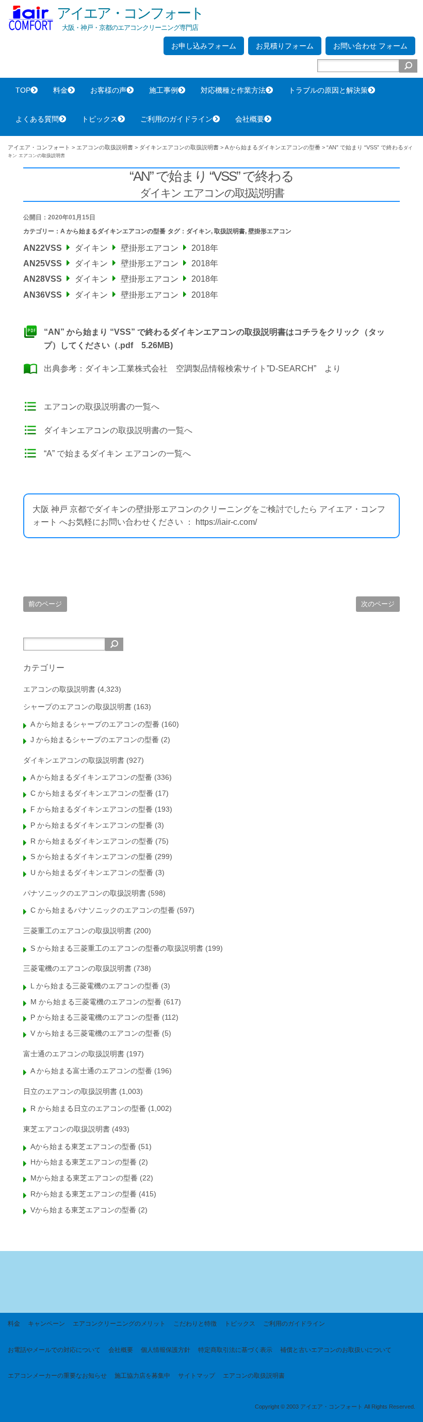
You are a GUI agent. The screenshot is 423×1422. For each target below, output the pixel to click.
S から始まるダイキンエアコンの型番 (91, 856)
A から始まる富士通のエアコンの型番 (91, 1071)
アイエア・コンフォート (130, 13)
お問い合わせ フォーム (370, 46)
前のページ (45, 604)
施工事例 (163, 90)
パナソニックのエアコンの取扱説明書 (84, 893)
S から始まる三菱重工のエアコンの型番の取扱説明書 (116, 948)
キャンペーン (46, 1323)
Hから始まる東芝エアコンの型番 (83, 1162)
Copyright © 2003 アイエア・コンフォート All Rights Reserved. (335, 1406)
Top (398, 1398)
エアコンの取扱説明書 (59, 689)
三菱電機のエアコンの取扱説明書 (77, 968)
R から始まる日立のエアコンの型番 (88, 1108)
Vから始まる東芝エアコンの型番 (83, 1210)
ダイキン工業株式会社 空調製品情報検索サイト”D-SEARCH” (200, 368)
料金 (60, 90)
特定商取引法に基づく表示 (235, 1350)
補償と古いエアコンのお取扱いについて (336, 1350)
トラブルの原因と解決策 (328, 90)
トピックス (100, 119)
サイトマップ (196, 1375)
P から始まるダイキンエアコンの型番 (91, 825)
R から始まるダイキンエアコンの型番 (91, 841)
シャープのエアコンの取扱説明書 (77, 707)
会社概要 (249, 119)
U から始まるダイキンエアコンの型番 (91, 872)
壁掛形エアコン (269, 231)
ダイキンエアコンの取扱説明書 (73, 760)
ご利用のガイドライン (176, 119)
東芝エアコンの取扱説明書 (66, 1129)
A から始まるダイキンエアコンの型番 (113, 231)
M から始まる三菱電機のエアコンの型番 (95, 1002)
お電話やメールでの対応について (54, 1350)
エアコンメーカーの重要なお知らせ (57, 1375)
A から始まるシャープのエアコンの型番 (94, 724)
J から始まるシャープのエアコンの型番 (94, 739)
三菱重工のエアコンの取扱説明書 (77, 931)
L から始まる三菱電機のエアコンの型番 (94, 986)
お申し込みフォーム (203, 46)
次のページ (378, 604)
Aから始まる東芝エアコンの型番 (83, 1146)
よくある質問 (37, 119)
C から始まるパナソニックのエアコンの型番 (102, 910)
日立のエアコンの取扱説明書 (70, 1091)
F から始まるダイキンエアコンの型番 (91, 809)
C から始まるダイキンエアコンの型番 (91, 793)
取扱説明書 (229, 231)
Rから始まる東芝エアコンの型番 (83, 1194)
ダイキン (198, 231)
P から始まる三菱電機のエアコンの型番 (95, 1017)
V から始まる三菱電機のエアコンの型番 (95, 1033)
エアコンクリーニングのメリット (119, 1323)
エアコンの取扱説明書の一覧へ (101, 406)
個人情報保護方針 (165, 1350)
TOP (22, 90)
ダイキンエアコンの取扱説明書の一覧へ (118, 430)
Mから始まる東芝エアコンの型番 (84, 1178)
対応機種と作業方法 (233, 90)
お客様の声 (108, 90)
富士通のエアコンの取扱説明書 (73, 1054)
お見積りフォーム (285, 46)
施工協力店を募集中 (142, 1375)
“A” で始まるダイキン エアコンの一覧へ (117, 453)
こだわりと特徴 (195, 1323)
